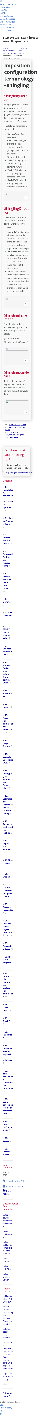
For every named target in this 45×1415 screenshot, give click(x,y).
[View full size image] (17, 196)
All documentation (8, 4)
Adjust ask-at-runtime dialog (8, 1376)
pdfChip (3, 13)
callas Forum (5, 24)
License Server (6, 16)
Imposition (18, 53)
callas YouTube (7, 27)
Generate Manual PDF (15, 1186)
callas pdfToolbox (13, 52)
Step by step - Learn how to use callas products (15, 49)
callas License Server (6, 1277)
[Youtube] (1, 1414)
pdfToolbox (5, 7)
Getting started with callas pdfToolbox (7, 1221)
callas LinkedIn (6, 30)
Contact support (7, 19)
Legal (2, 1404)
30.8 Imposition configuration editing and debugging (14, 434)
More (5, 1384)
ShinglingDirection (16, 210)
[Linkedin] (1, 1411)
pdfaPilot (4, 10)
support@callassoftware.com (19, 472)
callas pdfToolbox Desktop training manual (7, 1248)
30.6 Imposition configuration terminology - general (15, 427)
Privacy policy (6, 1407)
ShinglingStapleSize (16, 374)
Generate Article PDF (15, 1181)
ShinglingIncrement (15, 317)
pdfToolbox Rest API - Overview (8, 1299)
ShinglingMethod (15, 98)
